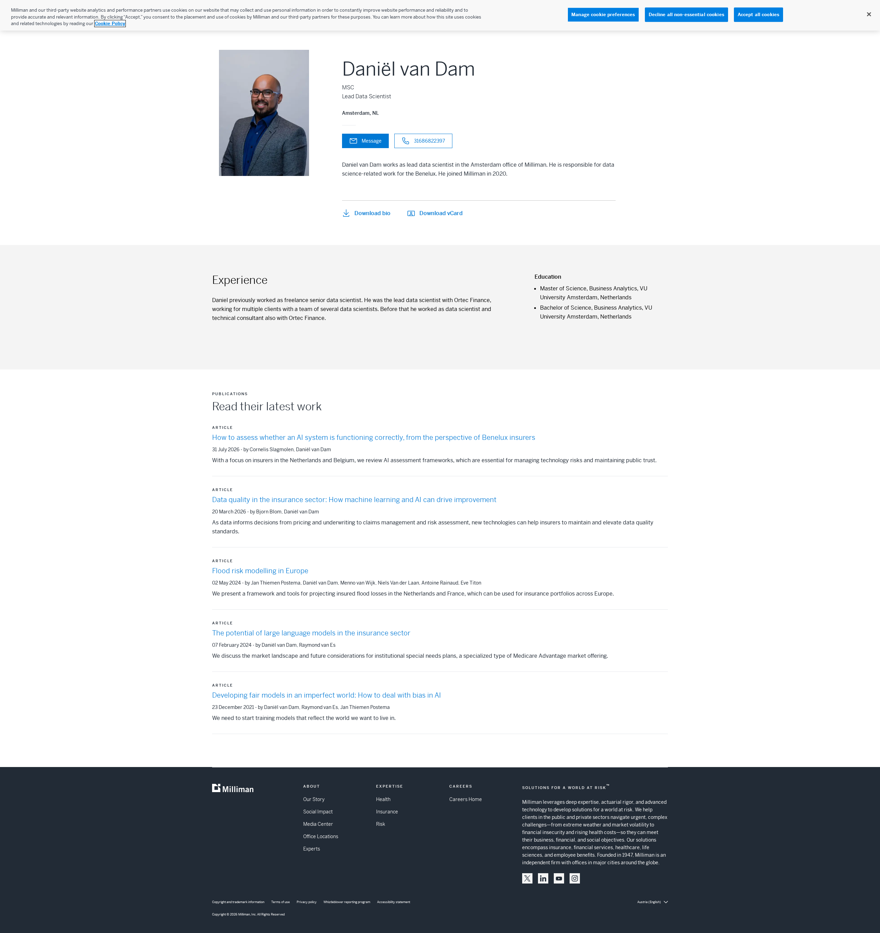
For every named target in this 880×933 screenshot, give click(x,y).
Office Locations (320, 836)
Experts (311, 849)
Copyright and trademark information (238, 902)
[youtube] (559, 878)
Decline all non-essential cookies (686, 15)
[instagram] (575, 878)
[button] (527, 878)
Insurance (387, 812)
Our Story (313, 799)
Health (383, 799)
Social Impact (318, 812)
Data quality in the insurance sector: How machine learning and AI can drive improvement (354, 500)
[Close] (869, 14)
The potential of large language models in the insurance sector (311, 633)
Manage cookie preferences (603, 15)
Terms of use (280, 902)
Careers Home (465, 799)
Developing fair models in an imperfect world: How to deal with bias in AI (326, 695)
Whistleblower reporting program (346, 902)
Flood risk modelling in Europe (260, 571)
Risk (380, 824)
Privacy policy (307, 902)
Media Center (318, 824)
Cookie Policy (110, 23)
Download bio (372, 213)
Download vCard (441, 213)
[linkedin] (543, 878)
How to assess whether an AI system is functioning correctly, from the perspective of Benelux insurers (373, 437)
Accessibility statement (393, 902)
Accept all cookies (758, 15)
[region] (440, 15)
